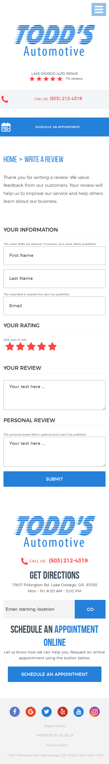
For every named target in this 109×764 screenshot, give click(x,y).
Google (31, 712)
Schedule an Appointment (57, 127)
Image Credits (54, 726)
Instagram (95, 712)
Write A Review (43, 159)
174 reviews (74, 79)
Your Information (30, 230)
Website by (54, 735)
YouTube (79, 712)
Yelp (63, 712)
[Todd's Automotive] (55, 40)
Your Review (22, 368)
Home (10, 159)
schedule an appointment (54, 674)
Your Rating (21, 325)
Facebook (15, 712)
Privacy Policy (56, 745)
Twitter (47, 712)
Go (90, 609)
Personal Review (29, 420)
